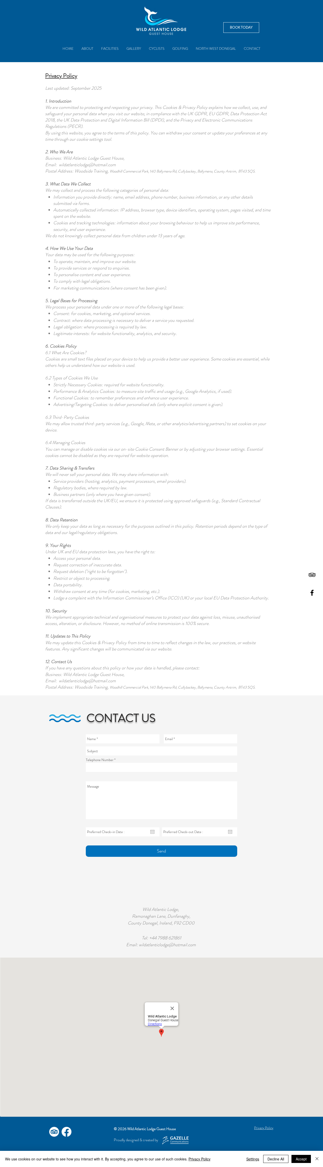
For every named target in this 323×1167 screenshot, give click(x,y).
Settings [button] (252, 1158)
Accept (301, 1158)
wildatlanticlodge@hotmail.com (87, 164)
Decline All (275, 1158)
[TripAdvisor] (54, 1132)
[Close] (317, 1159)
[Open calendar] (152, 832)
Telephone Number (100, 760)
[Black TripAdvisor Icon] (312, 575)
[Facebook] (66, 1132)
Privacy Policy (199, 1158)
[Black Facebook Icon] (312, 593)
